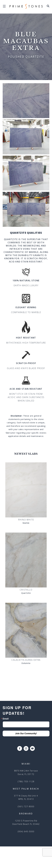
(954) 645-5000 (26, 831)
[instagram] (26, 748)
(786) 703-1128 (26, 781)
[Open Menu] (48, 6)
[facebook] (19, 748)
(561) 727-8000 (26, 806)
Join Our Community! (26, 733)
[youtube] (32, 748)
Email (6, 719)
